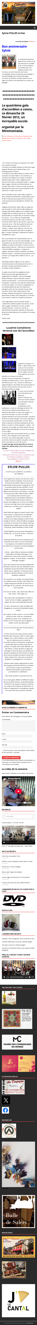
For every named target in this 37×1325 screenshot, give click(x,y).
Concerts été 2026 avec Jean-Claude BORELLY (16, 883)
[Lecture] (4, 977)
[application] (18, 969)
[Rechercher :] (18, 816)
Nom (3, 734)
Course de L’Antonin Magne (23, 942)
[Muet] (30, 977)
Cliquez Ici (31, 41)
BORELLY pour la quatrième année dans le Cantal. (17, 861)
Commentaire (6, 719)
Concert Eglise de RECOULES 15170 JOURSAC (16, 877)
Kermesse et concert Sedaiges (11, 867)
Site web (4, 745)
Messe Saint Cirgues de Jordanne (12, 872)
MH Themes (30, 1323)
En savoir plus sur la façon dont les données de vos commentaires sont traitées (18, 762)
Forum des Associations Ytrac (11, 856)
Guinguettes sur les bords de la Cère (23, 939)
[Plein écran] (33, 977)
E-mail (4, 739)
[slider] (17, 977)
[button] (34, 27)
